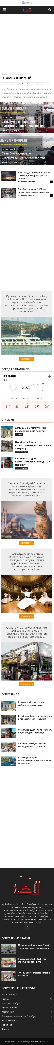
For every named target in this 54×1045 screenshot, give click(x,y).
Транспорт (6, 1024)
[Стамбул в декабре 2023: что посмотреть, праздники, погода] (8, 193)
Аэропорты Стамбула (11, 84)
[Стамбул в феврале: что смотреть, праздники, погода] (27, 157)
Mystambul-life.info (10, 130)
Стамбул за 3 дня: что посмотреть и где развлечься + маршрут (33, 445)
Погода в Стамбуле (11, 1003)
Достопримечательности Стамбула (19, 1016)
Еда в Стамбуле (9, 1007)
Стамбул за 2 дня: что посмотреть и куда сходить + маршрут (32, 461)
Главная (41, 84)
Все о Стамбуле (28, 84)
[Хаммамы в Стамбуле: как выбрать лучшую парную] (7, 432)
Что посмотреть (9, 1020)
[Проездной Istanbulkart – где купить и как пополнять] (8, 962)
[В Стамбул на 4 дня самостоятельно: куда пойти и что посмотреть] (8, 761)
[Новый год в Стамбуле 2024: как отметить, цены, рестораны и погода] (8, 176)
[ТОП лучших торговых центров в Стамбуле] (8, 976)
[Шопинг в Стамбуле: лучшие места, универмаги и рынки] (8, 747)
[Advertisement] (27, 42)
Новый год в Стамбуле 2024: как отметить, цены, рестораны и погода (34, 175)
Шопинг (5, 1029)
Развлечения (7, 1011)
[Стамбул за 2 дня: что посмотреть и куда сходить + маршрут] (7, 462)
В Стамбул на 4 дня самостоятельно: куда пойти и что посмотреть (35, 760)
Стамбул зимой (9, 118)
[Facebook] (27, 927)
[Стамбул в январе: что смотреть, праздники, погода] (27, 125)
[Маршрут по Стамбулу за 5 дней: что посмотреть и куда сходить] (8, 949)
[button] (50, 10)
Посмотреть (26, 358)
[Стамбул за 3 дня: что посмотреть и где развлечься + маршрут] (7, 446)
